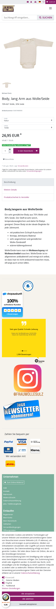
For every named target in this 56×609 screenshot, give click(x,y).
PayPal (9, 583)
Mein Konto (7, 517)
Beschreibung (9, 182)
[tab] (28, 182)
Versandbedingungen (34, 171)
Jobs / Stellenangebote (12, 504)
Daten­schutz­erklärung (12, 500)
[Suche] (45, 17)
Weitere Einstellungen (11, 588)
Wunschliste (9, 159)
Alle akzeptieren (28, 593)
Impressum (7, 494)
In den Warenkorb (25, 151)
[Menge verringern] (9, 152)
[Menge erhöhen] (9, 149)
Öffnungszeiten (9, 530)
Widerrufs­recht (9, 497)
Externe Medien (12, 580)
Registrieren (8, 514)
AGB (5, 488)
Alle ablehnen (28, 599)
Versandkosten (22, 166)
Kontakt (6, 491)
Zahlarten (7, 524)
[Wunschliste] (43, 2)
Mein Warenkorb (10, 521)
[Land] (40, 2)
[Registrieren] (36, 2)
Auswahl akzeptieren (28, 604)
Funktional (10, 585)
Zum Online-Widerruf (15, 482)
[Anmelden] (31, 2)
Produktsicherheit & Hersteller (16, 197)
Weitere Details (10, 189)
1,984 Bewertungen (24, 354)
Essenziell (10, 577)
